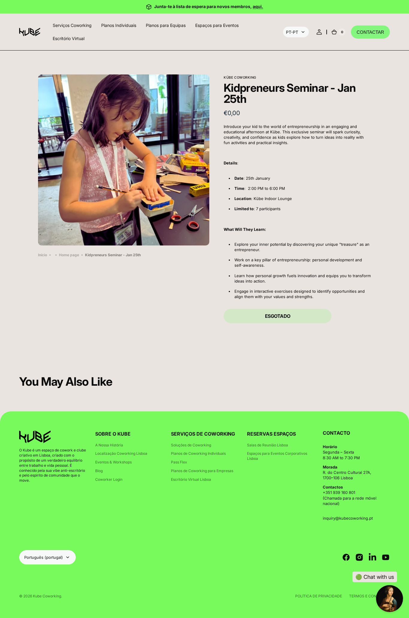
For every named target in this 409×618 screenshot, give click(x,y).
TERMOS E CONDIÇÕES (369, 596)
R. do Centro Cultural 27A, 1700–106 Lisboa (347, 475)
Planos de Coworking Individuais (198, 453)
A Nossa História (109, 445)
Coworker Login (108, 479)
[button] (319, 32)
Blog (99, 471)
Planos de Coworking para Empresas (202, 471)
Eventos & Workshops (113, 462)
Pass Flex (179, 462)
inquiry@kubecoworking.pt (348, 518)
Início (42, 255)
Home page (69, 255)
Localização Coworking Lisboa (121, 453)
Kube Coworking (47, 596)
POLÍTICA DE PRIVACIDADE (318, 596)
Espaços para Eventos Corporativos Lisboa (277, 456)
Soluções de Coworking (191, 445)
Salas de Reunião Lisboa (267, 445)
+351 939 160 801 (339, 492)
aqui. (258, 6)
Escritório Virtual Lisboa (191, 479)
